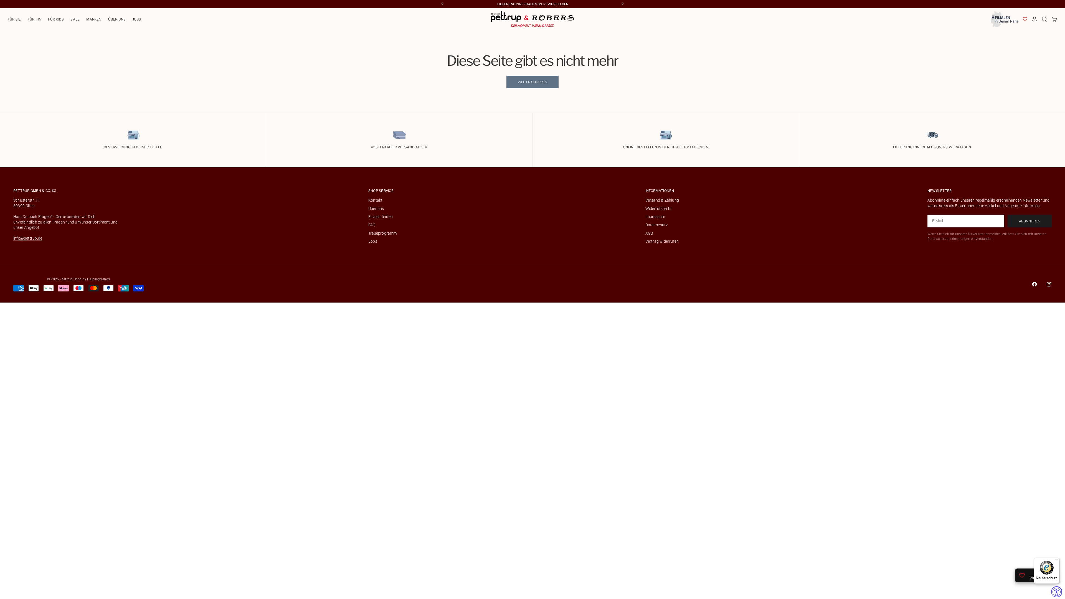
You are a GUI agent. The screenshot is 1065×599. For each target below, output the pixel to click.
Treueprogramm (382, 233)
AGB (649, 233)
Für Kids (56, 19)
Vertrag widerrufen (662, 241)
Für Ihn (35, 19)
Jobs (137, 19)
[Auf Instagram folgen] (1049, 284)
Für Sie (14, 19)
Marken (93, 19)
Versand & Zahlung (662, 200)
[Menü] (1056, 561)
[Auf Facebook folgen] (1034, 284)
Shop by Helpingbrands (92, 279)
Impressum (655, 216)
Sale (75, 19)
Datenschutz (656, 225)
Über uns (117, 19)
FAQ (372, 225)
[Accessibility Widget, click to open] (1056, 591)
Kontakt (375, 200)
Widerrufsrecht (658, 208)
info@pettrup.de (27, 238)
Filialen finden (380, 216)
